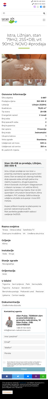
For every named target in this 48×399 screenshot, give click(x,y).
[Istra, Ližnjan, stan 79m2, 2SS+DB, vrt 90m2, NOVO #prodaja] (24, 66)
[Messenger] (28, 376)
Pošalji (24, 369)
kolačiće (23, 383)
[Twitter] (18, 376)
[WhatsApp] (43, 376)
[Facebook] (7, 376)
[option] (7, 82)
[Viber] (36, 376)
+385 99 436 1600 (39, 1)
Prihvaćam (7, 392)
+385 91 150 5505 (39, 4)
